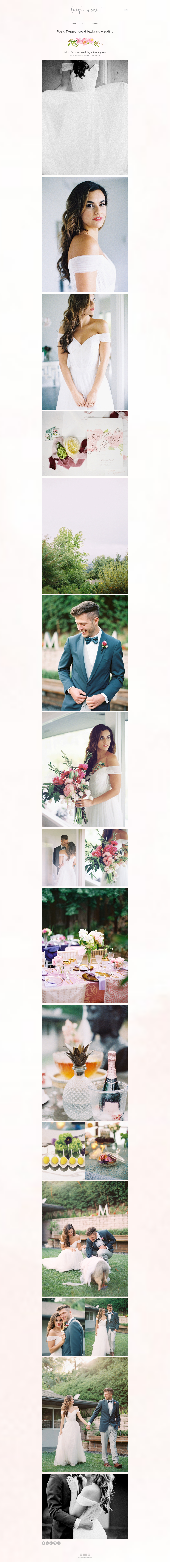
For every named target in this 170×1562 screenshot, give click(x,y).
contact (95, 23)
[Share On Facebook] (43, 1544)
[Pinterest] (86, 1555)
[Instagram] (81, 1555)
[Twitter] (89, 1555)
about (74, 23)
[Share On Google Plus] (51, 1544)
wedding (97, 55)
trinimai (88, 55)
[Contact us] (59, 1544)
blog (84, 23)
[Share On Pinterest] (55, 1544)
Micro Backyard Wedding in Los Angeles (85, 52)
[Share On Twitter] (47, 1544)
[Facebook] (84, 1555)
